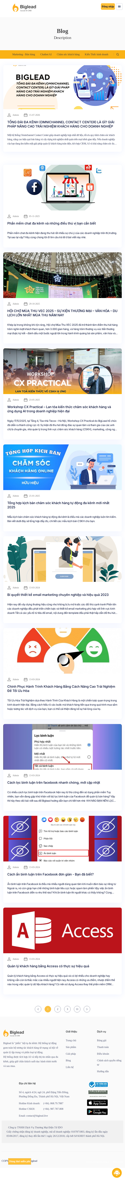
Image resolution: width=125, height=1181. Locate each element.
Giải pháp (71, 1053)
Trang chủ (71, 1040)
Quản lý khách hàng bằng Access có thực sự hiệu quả (48, 966)
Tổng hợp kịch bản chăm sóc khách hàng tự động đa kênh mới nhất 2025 (58, 505)
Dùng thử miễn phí (19, 1161)
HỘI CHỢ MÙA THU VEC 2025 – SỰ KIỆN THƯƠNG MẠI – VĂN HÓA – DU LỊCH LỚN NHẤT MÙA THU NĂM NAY (62, 313)
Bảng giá (101, 1040)
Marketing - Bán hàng (23, 54)
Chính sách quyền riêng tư (109, 1062)
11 (77, 1009)
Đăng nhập (108, 6)
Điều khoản (103, 1053)
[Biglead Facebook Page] (98, 1097)
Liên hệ (70, 1067)
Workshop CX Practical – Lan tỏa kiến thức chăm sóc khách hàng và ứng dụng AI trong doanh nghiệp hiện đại (59, 409)
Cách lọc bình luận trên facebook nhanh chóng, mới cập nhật (53, 783)
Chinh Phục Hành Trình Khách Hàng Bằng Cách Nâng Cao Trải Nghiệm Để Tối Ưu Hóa (61, 689)
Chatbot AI (46, 54)
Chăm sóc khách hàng (68, 54)
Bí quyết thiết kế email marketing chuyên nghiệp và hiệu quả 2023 (58, 595)
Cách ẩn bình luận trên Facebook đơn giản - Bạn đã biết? (50, 874)
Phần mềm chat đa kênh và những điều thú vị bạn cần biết (51, 223)
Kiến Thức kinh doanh (96, 54)
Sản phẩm (71, 1047)
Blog (68, 1060)
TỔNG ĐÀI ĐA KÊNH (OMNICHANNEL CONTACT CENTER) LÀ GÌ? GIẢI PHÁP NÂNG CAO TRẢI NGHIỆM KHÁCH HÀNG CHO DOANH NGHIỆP (60, 124)
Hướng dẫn (103, 1071)
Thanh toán (103, 1047)
